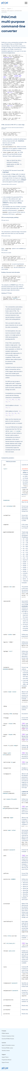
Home (3, 8)
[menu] (26, 3)
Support (9, 8)
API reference (19, 267)
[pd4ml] (6, 3)
